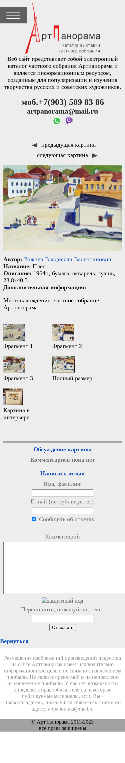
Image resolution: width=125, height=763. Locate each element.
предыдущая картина (68, 144)
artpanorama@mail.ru (71, 709)
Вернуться (14, 641)
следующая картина (63, 155)
